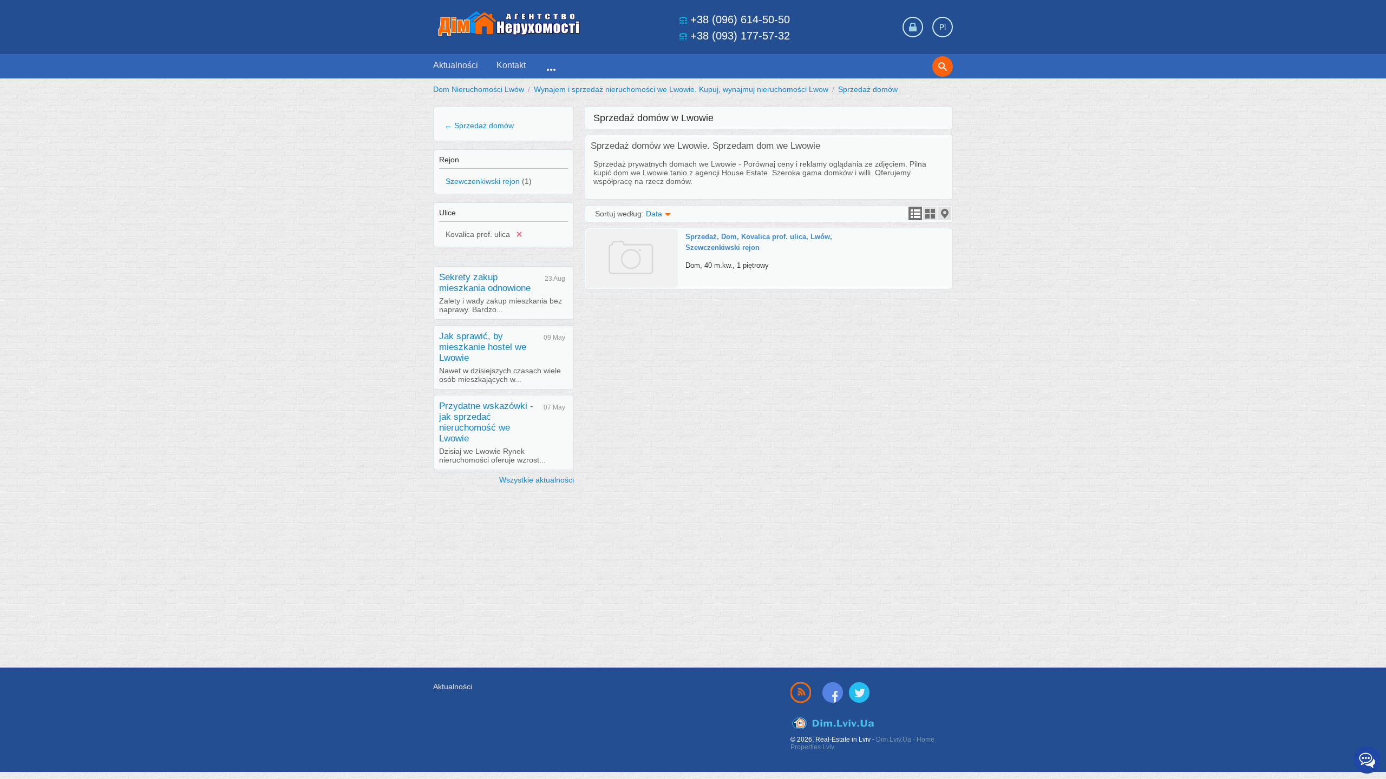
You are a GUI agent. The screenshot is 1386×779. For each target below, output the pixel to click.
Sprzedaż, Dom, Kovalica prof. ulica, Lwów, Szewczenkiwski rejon (758, 242)
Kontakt (511, 65)
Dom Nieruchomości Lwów (478, 89)
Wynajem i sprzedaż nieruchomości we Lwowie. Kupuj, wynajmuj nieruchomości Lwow (681, 89)
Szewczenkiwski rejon (483, 181)
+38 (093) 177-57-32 (740, 36)
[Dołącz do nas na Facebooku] (834, 692)
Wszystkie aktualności (536, 480)
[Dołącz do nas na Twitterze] (859, 692)
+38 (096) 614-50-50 (740, 19)
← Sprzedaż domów (479, 125)
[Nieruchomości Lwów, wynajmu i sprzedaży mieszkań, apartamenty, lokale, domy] (509, 23)
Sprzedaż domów (868, 89)
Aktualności (455, 65)
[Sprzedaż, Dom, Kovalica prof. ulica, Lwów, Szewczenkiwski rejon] (635, 233)
